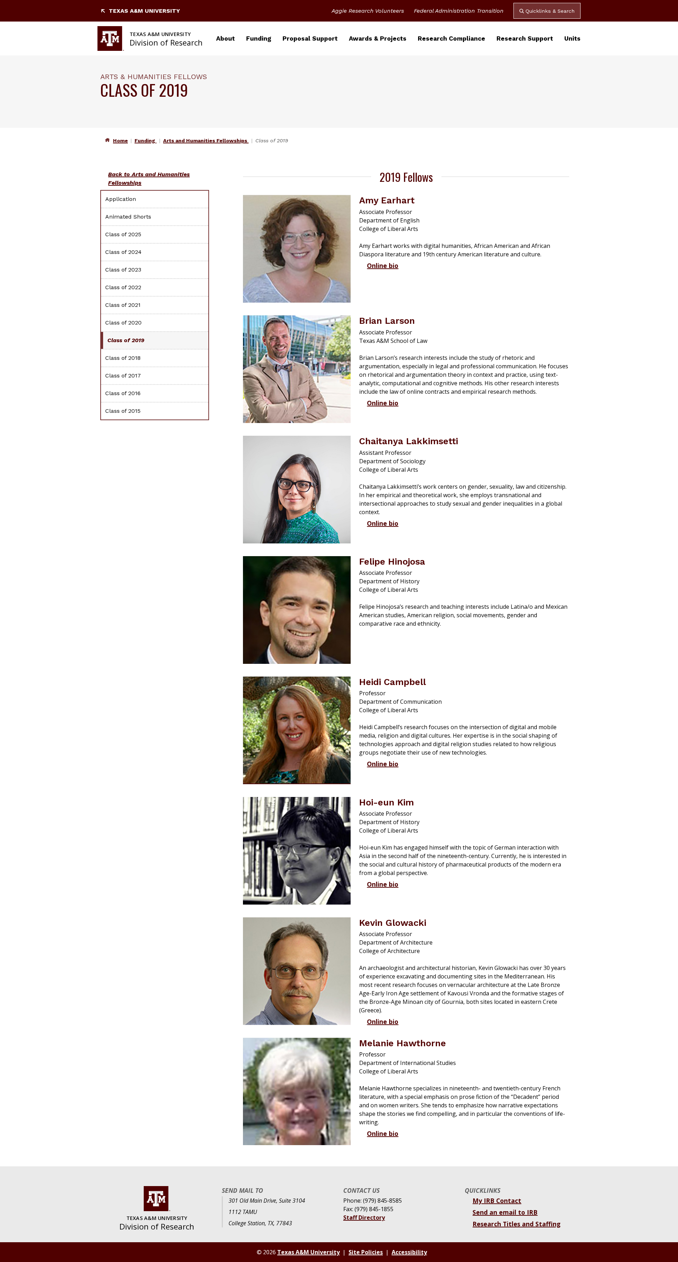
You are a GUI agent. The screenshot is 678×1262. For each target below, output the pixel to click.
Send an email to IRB (504, 1212)
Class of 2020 (123, 322)
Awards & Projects (377, 38)
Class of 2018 (123, 358)
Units (572, 38)
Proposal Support (310, 38)
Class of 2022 (123, 287)
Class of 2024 (123, 252)
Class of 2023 (123, 269)
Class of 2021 (123, 305)
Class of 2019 (125, 340)
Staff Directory (364, 1217)
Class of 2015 (123, 410)
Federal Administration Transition (459, 10)
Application (120, 199)
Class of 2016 (123, 393)
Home (120, 140)
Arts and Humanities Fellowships (206, 140)
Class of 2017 (123, 375)
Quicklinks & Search (550, 11)
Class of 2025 (123, 234)
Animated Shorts (128, 216)
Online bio (382, 265)
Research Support (524, 38)
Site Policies (366, 1252)
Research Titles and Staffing (516, 1224)
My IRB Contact (496, 1200)
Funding (258, 38)
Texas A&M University (144, 10)
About (225, 38)
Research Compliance (451, 38)
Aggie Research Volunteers (368, 10)
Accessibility (409, 1252)
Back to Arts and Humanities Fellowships (149, 178)
